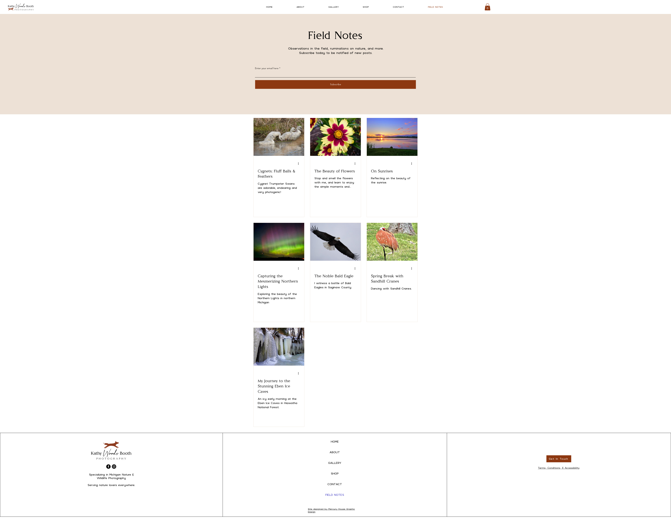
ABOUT (335, 452)
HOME (335, 441)
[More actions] (299, 164)
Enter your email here (267, 68)
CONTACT (334, 484)
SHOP (335, 473)
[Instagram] (114, 466)
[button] (487, 6)
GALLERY (334, 463)
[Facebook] (108, 466)
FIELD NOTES (334, 494)
